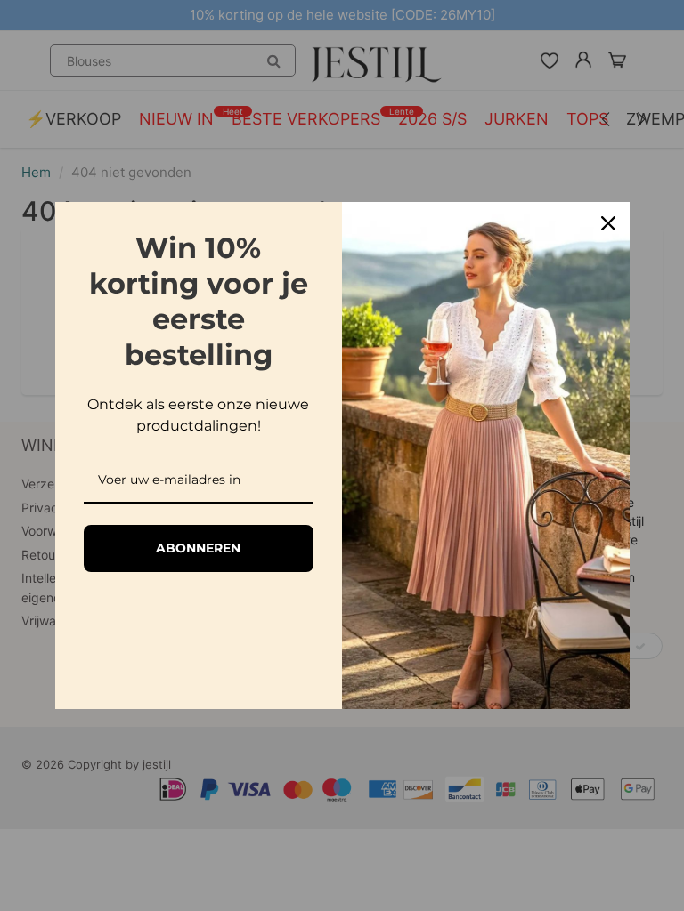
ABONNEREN (198, 548)
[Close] (608, 223)
